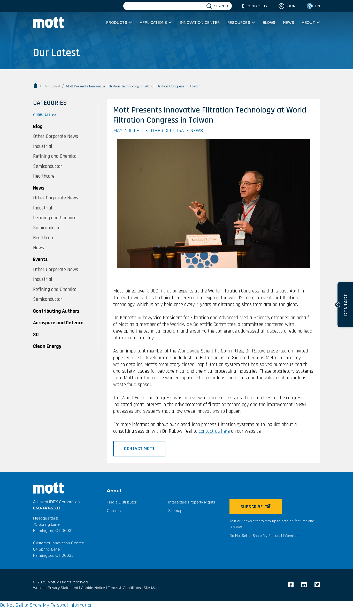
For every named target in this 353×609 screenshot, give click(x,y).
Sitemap (175, 510)
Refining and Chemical (55, 157)
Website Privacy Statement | (57, 587)
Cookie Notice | (94, 587)
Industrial (42, 147)
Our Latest (51, 86)
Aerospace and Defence (58, 322)
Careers (114, 510)
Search (221, 6)
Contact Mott (139, 449)
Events (40, 259)
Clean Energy (47, 346)
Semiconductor (47, 167)
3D (36, 334)
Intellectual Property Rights (191, 502)
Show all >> (45, 115)
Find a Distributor (121, 502)
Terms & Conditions (125, 587)
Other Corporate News (55, 137)
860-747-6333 (46, 508)
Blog (38, 126)
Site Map (151, 587)
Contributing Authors (56, 311)
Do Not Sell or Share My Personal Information (265, 535)
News (38, 188)
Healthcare (44, 176)
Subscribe (252, 507)
